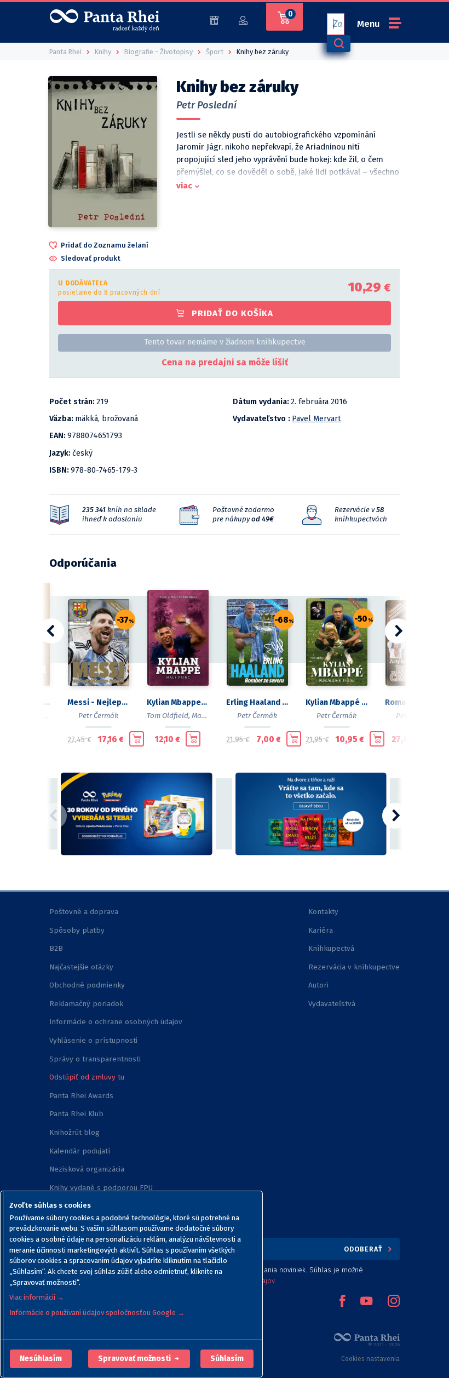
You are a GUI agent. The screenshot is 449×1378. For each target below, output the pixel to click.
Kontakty (323, 911)
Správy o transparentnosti (96, 1059)
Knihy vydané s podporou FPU (101, 1187)
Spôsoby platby (77, 930)
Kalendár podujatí (79, 1151)
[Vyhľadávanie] (338, 43)
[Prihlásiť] (243, 19)
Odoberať (364, 1249)
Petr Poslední (206, 105)
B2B (56, 948)
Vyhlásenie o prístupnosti (93, 1040)
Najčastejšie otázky (81, 967)
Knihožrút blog (74, 1132)
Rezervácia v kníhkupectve (354, 967)
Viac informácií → (36, 1297)
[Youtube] (366, 1302)
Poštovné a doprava (83, 911)
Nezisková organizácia (86, 1169)
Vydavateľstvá (331, 1003)
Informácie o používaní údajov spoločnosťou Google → (97, 1312)
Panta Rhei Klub (76, 1113)
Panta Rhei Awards (81, 1095)
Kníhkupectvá (331, 948)
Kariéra (320, 930)
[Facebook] (342, 1302)
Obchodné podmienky (87, 985)
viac (184, 186)
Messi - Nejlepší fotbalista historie (98, 702)
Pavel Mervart (316, 418)
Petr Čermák (98, 715)
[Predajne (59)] (214, 19)
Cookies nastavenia (370, 1359)
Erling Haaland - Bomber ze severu (257, 702)
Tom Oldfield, (168, 715)
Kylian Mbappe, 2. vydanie (178, 702)
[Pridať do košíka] (136, 739)
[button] (41, 1359)
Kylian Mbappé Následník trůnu (336, 702)
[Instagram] (394, 1302)
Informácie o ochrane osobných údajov (115, 1021)
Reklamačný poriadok (86, 1003)
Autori (318, 985)
